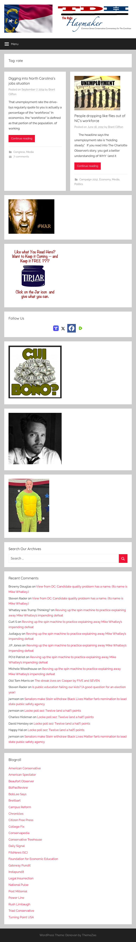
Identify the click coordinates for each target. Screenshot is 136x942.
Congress (19, 152)
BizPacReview (18, 787)
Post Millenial (17, 891)
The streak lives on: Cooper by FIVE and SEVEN (67, 680)
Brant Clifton (115, 127)
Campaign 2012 (88, 179)
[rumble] (80, 328)
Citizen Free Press (20, 820)
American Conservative (24, 768)
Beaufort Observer (21, 781)
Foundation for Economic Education (33, 859)
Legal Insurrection (20, 878)
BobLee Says (17, 794)
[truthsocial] (56, 328)
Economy (105, 179)
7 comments (21, 156)
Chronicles (15, 813)
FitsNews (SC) (18, 852)
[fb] (71, 328)
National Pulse (18, 884)
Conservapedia (18, 833)
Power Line (16, 897)
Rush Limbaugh (19, 904)
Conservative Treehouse (25, 839)
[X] (63, 328)
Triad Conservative (21, 910)
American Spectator (22, 774)
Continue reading (21, 138)
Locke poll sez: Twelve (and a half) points (52, 710)
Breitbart (14, 800)
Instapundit (16, 872)
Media (30, 152)
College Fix (16, 826)
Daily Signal (16, 846)
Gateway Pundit (19, 865)
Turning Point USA (21, 917)
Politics (78, 184)
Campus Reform (19, 807)
